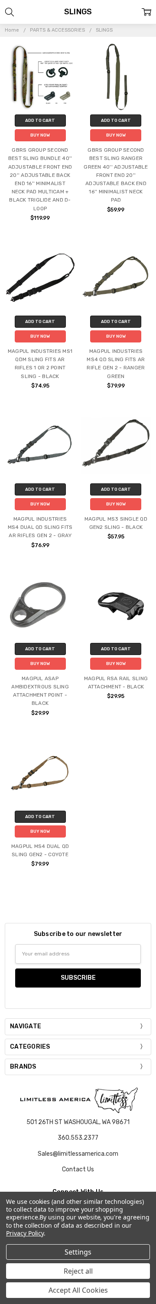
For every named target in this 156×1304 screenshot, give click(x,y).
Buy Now (40, 135)
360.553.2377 (78, 1137)
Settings (78, 1252)
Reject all (78, 1271)
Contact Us (78, 1169)
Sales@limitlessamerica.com (78, 1153)
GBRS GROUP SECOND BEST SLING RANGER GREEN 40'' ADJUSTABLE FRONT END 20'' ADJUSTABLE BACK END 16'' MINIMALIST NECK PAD (116, 175)
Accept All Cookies (78, 1290)
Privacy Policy (25, 1233)
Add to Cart (40, 120)
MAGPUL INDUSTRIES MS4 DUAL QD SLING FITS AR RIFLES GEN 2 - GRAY (40, 527)
